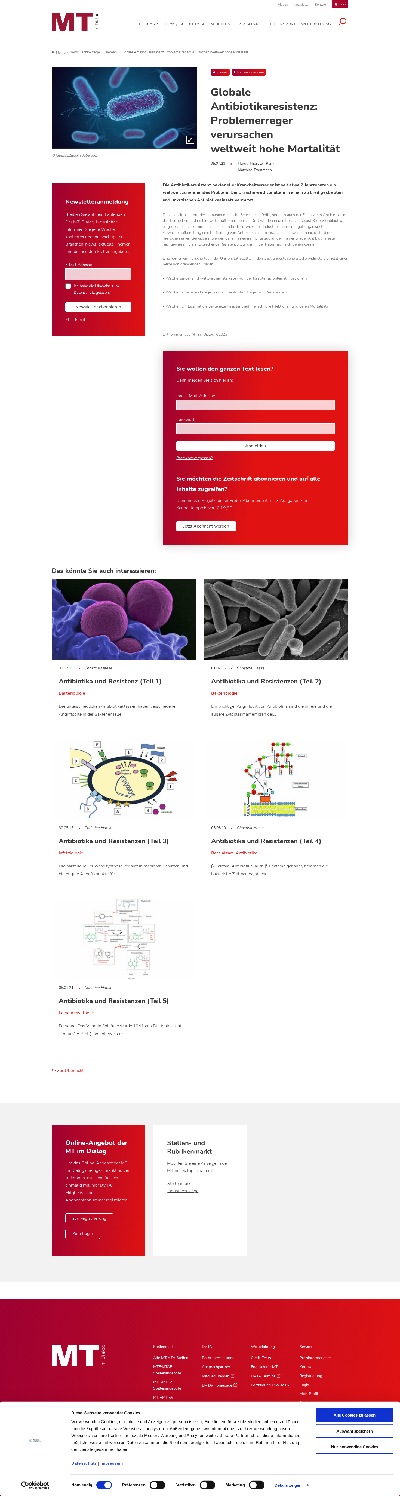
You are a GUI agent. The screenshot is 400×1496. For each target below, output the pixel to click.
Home (61, 52)
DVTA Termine (263, 1376)
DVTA (207, 1346)
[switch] (152, 1483)
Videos (283, 4)
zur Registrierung (89, 1218)
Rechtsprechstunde (218, 1357)
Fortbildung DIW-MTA (270, 1385)
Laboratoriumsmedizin (249, 72)
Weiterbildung (263, 1346)
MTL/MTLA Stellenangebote (167, 1385)
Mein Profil (309, 1393)
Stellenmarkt (179, 1184)
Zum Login (82, 1234)
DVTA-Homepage (217, 1385)
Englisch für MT (264, 1366)
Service (306, 1346)
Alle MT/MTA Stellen (170, 1357)
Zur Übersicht (70, 1071)
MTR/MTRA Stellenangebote (167, 1400)
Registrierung (311, 1375)
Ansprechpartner (216, 1366)
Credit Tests (261, 1357)
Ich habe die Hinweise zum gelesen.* (96, 289)
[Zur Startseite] (75, 22)
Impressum (111, 1463)
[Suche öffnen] (342, 22)
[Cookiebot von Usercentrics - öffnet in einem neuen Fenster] (35, 1485)
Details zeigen (288, 1485)
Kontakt (320, 4)
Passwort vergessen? (194, 458)
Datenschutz (84, 1463)
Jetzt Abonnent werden (206, 526)
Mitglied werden (215, 1376)
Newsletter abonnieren (98, 307)
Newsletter (301, 4)
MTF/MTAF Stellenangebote (167, 1370)
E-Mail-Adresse (78, 264)
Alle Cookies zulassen (355, 1415)
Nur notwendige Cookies (354, 1447)
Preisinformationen (316, 1357)
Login (304, 1384)
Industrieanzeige (182, 1191)
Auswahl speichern (354, 1430)
